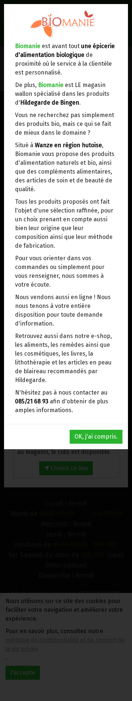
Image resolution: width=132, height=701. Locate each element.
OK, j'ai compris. (96, 436)
